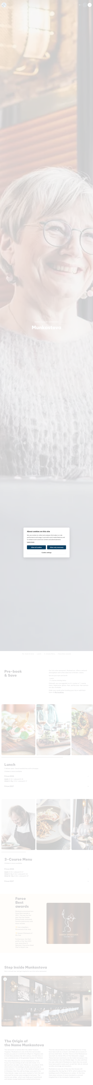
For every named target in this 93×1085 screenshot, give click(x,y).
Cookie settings (46, 552)
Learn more (30, 542)
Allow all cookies (36, 547)
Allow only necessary (56, 547)
